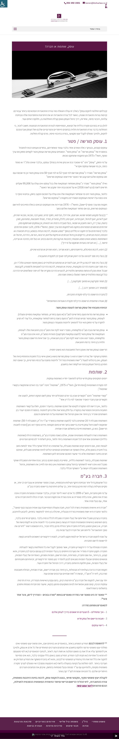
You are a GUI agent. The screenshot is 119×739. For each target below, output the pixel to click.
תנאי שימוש (72, 725)
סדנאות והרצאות (22, 721)
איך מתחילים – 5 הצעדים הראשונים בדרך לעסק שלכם (78, 612)
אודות (85, 725)
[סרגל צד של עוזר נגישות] (3, 3)
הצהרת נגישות (34, 725)
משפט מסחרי (98, 721)
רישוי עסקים (98, 625)
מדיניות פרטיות (54, 725)
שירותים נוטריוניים (45, 721)
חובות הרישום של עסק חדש (90, 618)
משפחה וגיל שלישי (68, 721)
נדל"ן (85, 721)
